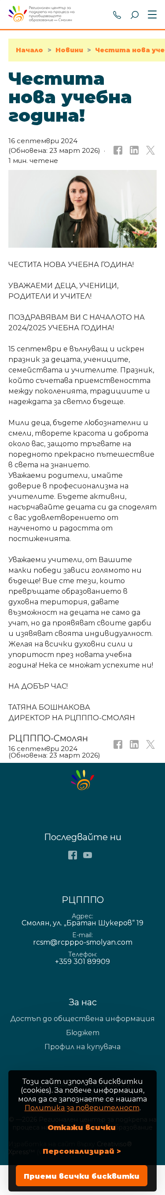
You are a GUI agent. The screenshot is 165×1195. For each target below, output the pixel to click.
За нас (83, 1002)
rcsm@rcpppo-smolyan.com (82, 942)
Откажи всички (82, 1127)
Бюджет (82, 1033)
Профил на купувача (82, 1047)
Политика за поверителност (82, 1108)
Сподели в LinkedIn (133, 151)
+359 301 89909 (117, 14)
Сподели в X (150, 151)
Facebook (72, 855)
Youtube (87, 855)
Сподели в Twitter (150, 747)
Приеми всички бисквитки (81, 1176)
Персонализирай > (82, 1151)
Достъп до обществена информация (82, 1018)
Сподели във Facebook (117, 151)
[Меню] (150, 15)
